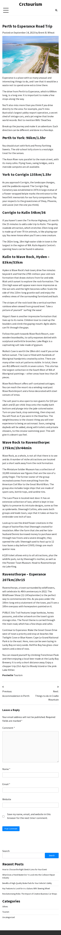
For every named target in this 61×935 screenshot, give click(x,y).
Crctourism (30, 4)
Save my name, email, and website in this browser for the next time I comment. (29, 816)
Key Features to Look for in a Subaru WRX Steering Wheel (26, 888)
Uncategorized (8, 917)
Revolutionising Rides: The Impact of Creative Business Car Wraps (29, 893)
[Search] (56, 10)
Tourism (18, 675)
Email (6, 784)
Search (6, 850)
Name (6, 769)
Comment (8, 727)
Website (6, 799)
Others (5, 906)
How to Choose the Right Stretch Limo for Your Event (24, 869)
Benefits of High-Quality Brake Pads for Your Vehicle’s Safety (27, 883)
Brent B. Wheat (46, 32)
